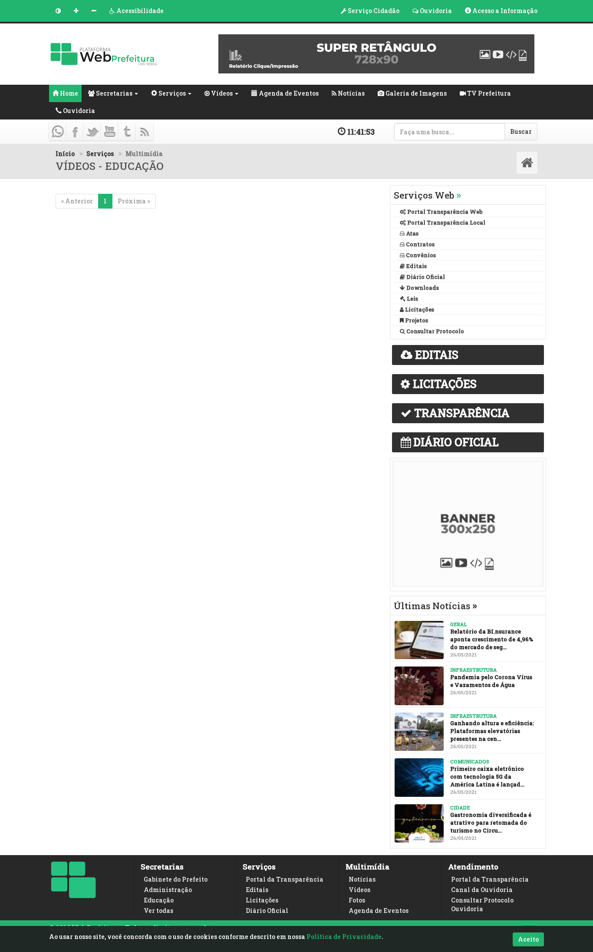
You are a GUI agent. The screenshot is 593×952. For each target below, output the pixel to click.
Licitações (262, 900)
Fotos (357, 900)
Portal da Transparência (284, 879)
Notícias (350, 93)
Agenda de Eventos (288, 93)
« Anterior (77, 201)
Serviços (171, 93)
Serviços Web (427, 195)
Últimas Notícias (435, 606)
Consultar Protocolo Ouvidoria (482, 904)
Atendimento (473, 867)
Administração (168, 890)
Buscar (521, 131)
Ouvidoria (435, 11)
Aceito (528, 939)
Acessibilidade (139, 11)
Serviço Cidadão (372, 11)
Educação (159, 900)
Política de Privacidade (344, 936)
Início (65, 153)
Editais (257, 890)
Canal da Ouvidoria (482, 890)
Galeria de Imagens (415, 93)
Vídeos (221, 93)
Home (68, 93)
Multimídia (367, 867)
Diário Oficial (267, 910)
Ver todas (158, 910)
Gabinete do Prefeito (176, 879)
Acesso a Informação (504, 11)
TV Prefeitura (488, 93)
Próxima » (134, 201)
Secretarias (113, 93)
